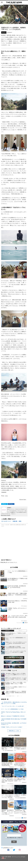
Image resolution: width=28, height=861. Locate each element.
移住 (20, 521)
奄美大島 (15, 521)
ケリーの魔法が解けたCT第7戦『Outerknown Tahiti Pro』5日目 (15, 647)
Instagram (3, 492)
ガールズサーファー (6, 521)
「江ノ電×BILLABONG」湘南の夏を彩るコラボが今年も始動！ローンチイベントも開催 (14, 703)
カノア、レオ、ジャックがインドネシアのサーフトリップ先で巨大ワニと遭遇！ (15, 652)
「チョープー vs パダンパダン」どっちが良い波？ (12, 706)
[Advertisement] (14, 542)
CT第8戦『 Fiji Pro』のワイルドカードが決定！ (12, 727)
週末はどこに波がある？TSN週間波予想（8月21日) (12, 716)
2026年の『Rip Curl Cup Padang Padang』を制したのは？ (13, 712)
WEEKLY (20, 630)
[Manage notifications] (3, 858)
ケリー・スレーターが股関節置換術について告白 (12, 709)
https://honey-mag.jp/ (5, 515)
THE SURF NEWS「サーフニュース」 (11, 856)
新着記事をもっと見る (14, 730)
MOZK (10, 41)
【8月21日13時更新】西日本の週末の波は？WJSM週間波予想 (13, 719)
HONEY (9, 507)
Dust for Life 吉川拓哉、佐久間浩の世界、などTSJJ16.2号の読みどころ (13, 723)
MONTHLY (7, 630)
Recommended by (20, 622)
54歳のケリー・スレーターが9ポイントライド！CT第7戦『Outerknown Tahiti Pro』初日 (16, 643)
